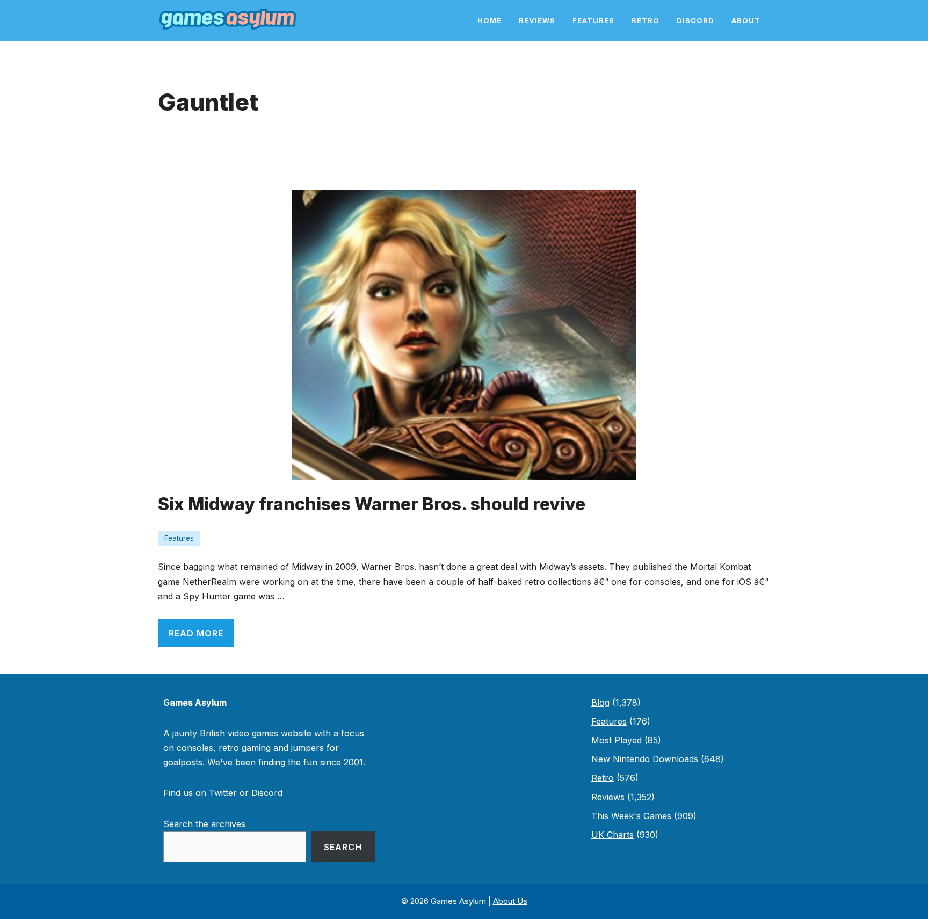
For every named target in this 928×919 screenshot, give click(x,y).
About (745, 20)
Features (593, 20)
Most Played (616, 740)
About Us (510, 901)
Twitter (223, 792)
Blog (600, 702)
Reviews (537, 20)
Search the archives (204, 824)
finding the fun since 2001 (310, 762)
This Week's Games (631, 816)
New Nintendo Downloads (644, 759)
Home (489, 20)
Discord (695, 20)
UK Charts (612, 834)
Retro (645, 20)
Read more (196, 633)
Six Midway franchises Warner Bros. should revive (371, 504)
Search (343, 847)
